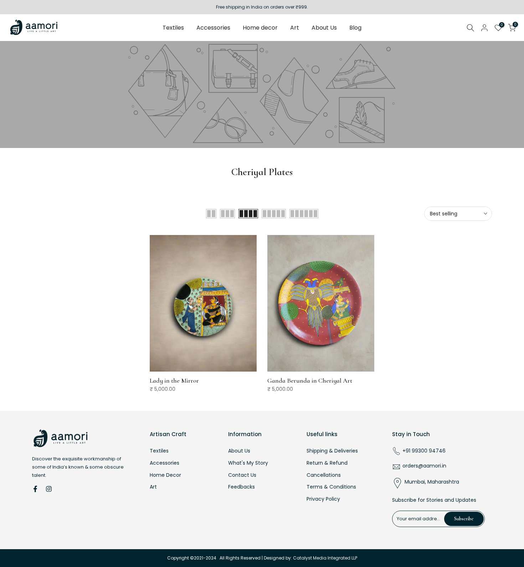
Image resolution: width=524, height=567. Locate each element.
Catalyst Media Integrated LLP (325, 558)
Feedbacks (241, 487)
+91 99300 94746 (424, 451)
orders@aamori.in (424, 466)
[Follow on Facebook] (35, 489)
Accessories (213, 28)
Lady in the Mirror (174, 380)
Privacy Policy (323, 499)
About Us (324, 28)
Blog (355, 28)
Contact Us (242, 475)
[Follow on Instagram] (49, 489)
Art (294, 28)
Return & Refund (327, 463)
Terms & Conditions (331, 487)
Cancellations (324, 475)
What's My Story (248, 463)
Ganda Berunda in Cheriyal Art (309, 380)
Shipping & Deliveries (332, 451)
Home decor (260, 28)
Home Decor (165, 475)
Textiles (173, 28)
